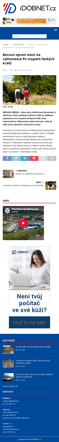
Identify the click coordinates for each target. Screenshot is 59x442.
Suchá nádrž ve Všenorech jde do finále (33, 346)
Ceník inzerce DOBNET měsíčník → (17, 418)
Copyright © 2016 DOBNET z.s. (29, 439)
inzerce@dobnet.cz (11, 412)
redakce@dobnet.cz (11, 401)
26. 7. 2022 (9, 70)
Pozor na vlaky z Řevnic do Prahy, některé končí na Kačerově (34, 375)
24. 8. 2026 (21, 366)
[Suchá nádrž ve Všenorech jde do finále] (8, 350)
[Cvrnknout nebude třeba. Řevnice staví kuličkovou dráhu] (8, 363)
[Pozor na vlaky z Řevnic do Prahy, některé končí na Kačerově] (8, 377)
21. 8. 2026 (21, 380)
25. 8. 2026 (21, 350)
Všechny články (9, 386)
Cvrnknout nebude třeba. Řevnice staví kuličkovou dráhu (33, 361)
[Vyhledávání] (29, 36)
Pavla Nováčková (24, 70)
